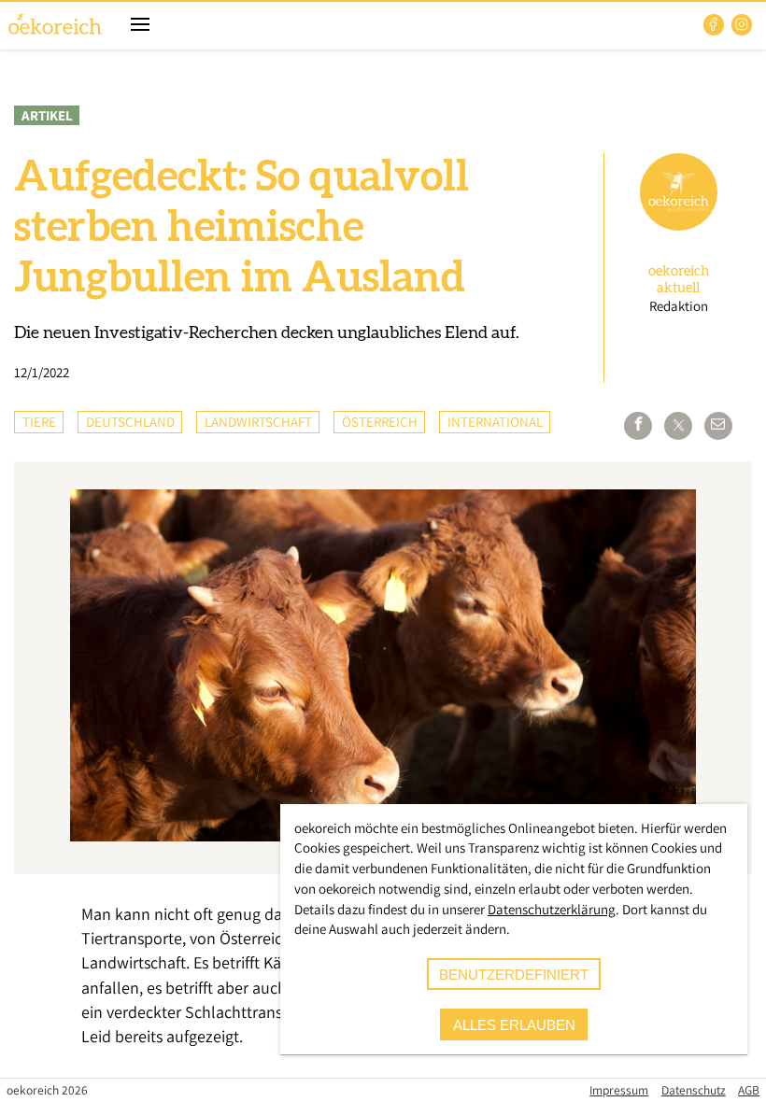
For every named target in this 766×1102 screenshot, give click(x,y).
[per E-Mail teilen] (718, 426)
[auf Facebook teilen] (638, 426)
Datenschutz (693, 1089)
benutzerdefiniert (514, 974)
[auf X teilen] (678, 426)
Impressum (618, 1089)
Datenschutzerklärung (552, 909)
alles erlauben (514, 1025)
